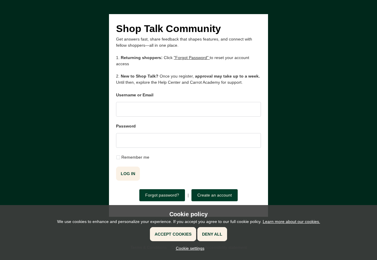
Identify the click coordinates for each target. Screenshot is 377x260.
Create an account (214, 195)
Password (126, 126)
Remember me (135, 157)
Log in (128, 173)
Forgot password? (162, 195)
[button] (188, 248)
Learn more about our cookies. (291, 221)
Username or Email (134, 95)
